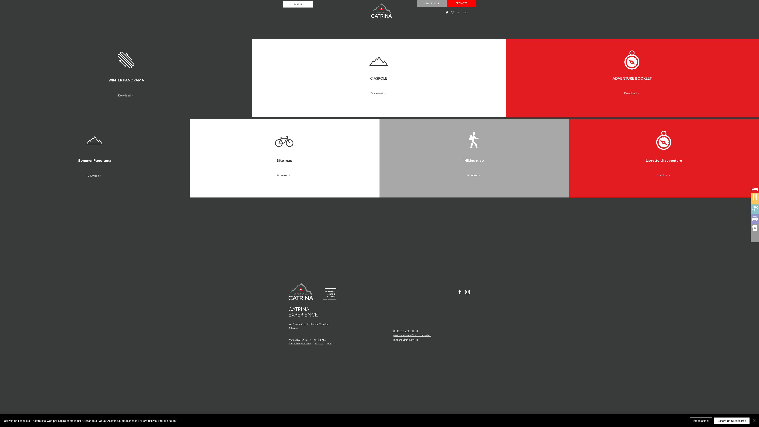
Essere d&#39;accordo (732, 421)
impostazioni (701, 421)
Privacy (319, 343)
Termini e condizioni (300, 343)
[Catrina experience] (447, 12)
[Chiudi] (754, 421)
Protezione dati (167, 421)
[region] (755, 203)
